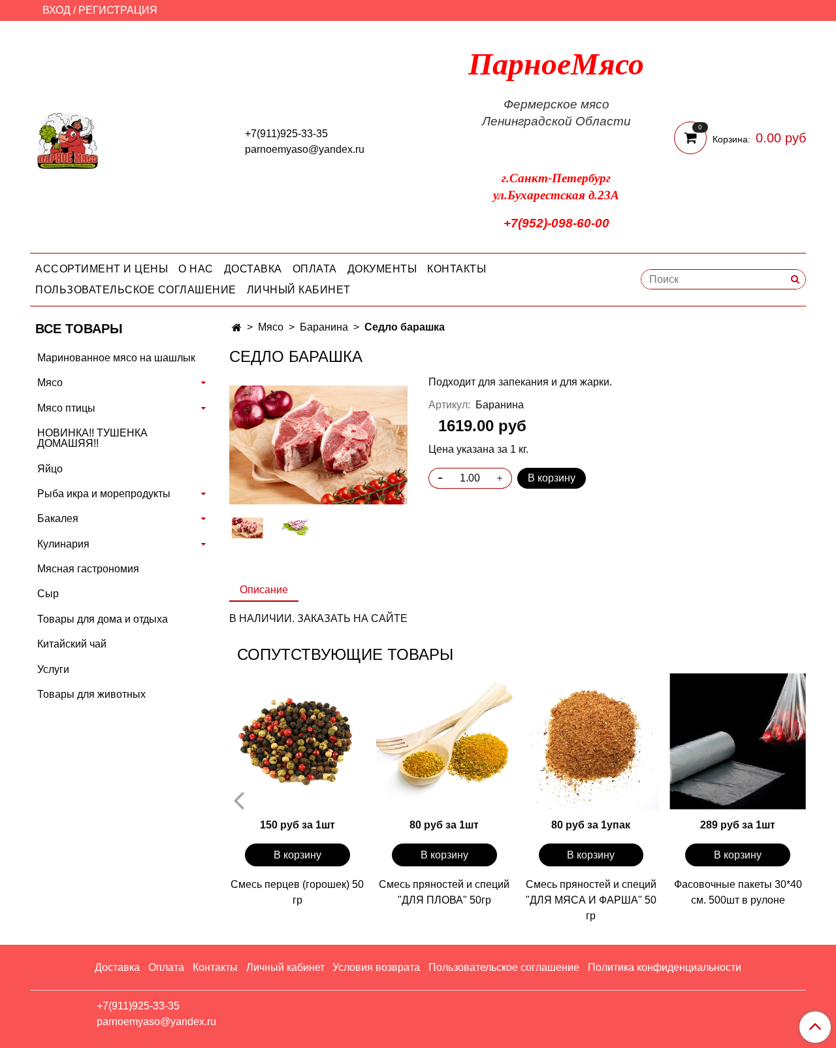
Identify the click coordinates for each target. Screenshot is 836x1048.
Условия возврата (376, 967)
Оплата (315, 268)
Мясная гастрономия (88, 568)
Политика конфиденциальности (664, 967)
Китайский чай (71, 643)
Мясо (270, 327)
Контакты (456, 268)
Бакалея (57, 518)
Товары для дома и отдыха (102, 619)
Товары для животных (91, 694)
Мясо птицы (66, 408)
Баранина (324, 327)
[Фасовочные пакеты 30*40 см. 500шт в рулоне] (737, 741)
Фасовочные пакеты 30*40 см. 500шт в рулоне (738, 892)
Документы (382, 268)
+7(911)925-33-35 (286, 133)
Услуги (53, 669)
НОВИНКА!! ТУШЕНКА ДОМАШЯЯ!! (92, 438)
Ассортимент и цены (101, 268)
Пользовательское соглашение (135, 289)
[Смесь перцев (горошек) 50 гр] (297, 741)
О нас (196, 268)
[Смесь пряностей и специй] (444, 741)
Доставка (253, 268)
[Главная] (237, 327)
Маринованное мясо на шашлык (116, 357)
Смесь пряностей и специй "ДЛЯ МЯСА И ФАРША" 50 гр (591, 900)
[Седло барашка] (318, 444)
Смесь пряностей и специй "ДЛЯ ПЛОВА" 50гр (444, 892)
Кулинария (63, 543)
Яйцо (50, 468)
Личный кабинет (299, 289)
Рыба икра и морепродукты (103, 493)
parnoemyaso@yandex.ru (304, 149)
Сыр (48, 593)
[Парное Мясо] (68, 139)
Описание (264, 589)
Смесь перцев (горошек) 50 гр (297, 892)
